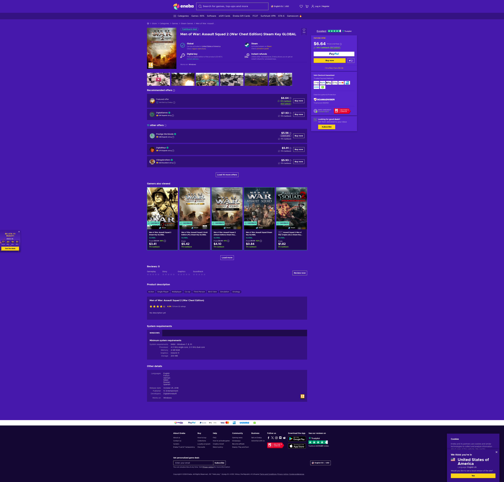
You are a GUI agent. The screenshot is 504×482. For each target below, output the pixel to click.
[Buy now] (334, 54)
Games (175, 24)
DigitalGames (162, 113)
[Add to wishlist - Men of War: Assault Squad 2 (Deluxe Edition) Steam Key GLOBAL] (238, 191)
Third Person (199, 292)
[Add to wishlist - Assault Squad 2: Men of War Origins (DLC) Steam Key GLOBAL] (302, 191)
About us (176, 437)
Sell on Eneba (256, 437)
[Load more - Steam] (247, 45)
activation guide (262, 48)
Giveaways (236, 441)
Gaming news (237, 437)
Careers (176, 444)
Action (151, 292)
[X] (272, 437)
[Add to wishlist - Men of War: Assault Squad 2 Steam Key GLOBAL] (173, 191)
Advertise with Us (258, 441)
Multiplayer (177, 292)
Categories (164, 24)
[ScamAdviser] (324, 99)
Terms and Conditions (268, 474)
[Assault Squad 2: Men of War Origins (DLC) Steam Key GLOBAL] (291, 205)
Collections (202, 441)
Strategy (236, 292)
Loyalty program (204, 444)
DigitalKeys (161, 148)
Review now (300, 273)
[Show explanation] (173, 115)
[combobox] (232, 6)
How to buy (202, 437)
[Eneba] (183, 6)
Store (154, 24)
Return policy (218, 447)
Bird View (212, 292)
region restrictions (199, 49)
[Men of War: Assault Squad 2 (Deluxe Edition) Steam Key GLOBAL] (227, 205)
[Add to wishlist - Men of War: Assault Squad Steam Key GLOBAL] (270, 191)
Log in (317, 6)
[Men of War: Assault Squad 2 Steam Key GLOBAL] (162, 205)
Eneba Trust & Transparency (184, 447)
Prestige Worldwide (165, 134)
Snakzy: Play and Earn (240, 447)
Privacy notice (208, 467)
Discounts (201, 447)
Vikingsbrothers (163, 160)
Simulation (224, 292)
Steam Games (187, 24)
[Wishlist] (301, 6)
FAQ (214, 437)
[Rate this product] (158, 306)
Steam (269, 46)
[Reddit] (284, 437)
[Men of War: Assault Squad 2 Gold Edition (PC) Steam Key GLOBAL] (194, 205)
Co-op (187, 292)
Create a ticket (218, 444)
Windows (167, 398)
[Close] (496, 452)
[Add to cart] (351, 60)
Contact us (177, 441)
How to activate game (221, 441)
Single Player (163, 292)
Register (325, 6)
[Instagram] (276, 437)
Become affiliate (238, 444)
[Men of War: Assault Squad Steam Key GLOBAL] (259, 205)
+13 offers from (334, 68)
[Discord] (280, 437)
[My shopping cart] (307, 6)
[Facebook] (268, 437)
